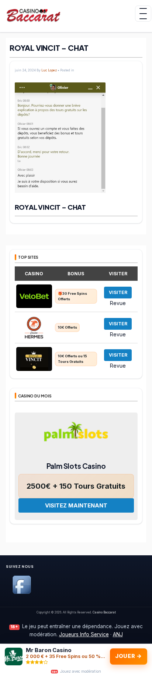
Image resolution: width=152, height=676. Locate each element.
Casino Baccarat (104, 612)
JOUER (128, 656)
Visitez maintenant (76, 505)
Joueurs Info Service (84, 634)
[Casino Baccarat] (38, 14)
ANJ (118, 634)
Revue (118, 303)
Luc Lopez (49, 70)
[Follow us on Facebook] (22, 593)
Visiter (118, 292)
